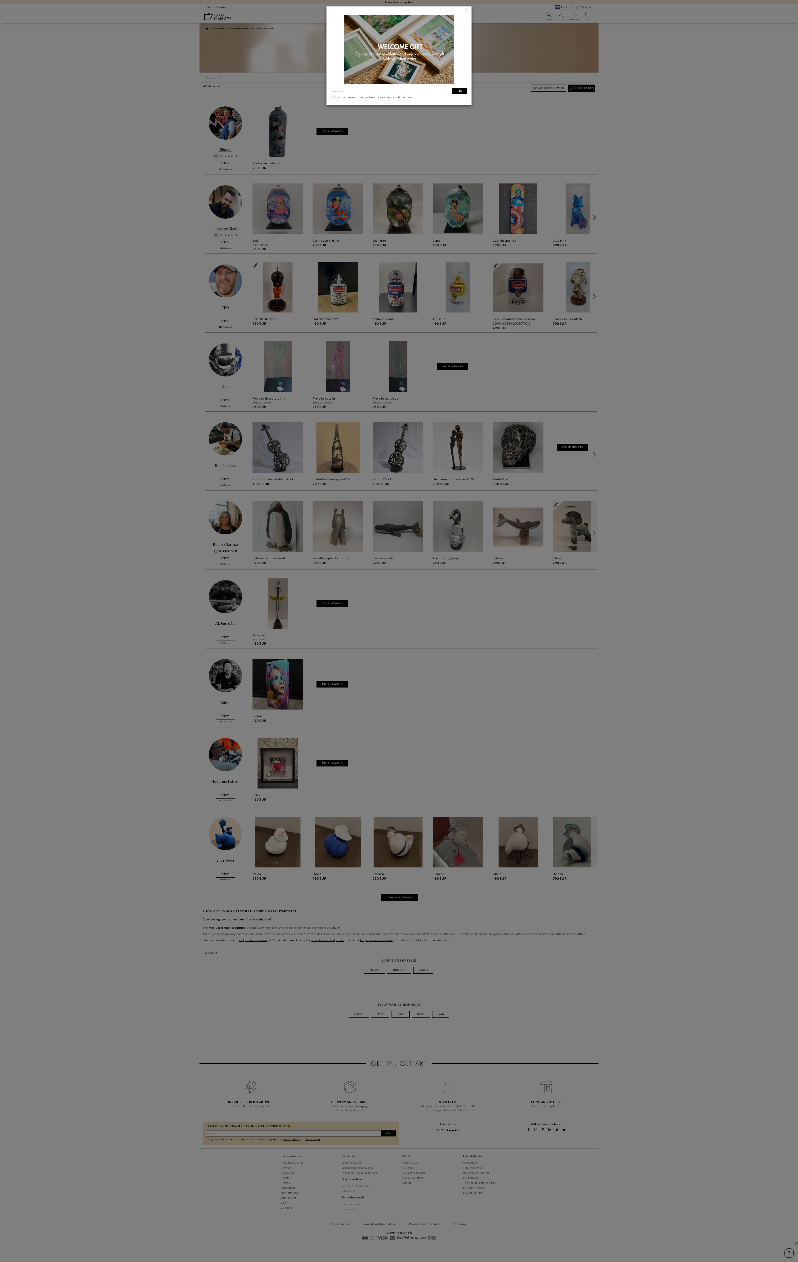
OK (460, 91)
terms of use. (405, 96)
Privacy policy (385, 96)
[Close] (466, 10)
